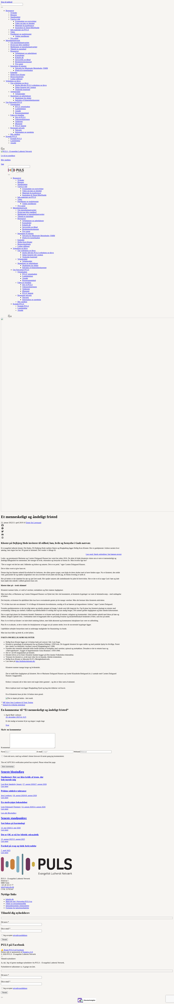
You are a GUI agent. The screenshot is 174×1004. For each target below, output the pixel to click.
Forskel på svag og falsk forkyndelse (18, 846)
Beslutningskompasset (23, 62)
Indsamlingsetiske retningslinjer (17, 906)
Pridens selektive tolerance (13, 791)
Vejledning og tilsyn (13, 81)
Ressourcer (10, 11)
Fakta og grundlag (17, 115)
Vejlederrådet (15, 92)
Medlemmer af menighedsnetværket (23, 47)
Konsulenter (19, 55)
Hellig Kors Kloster (17, 75)
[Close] (2, 147)
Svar (7, 725)
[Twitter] (61, 531)
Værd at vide (15, 19)
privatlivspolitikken (20, 935)
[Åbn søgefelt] (3, 149)
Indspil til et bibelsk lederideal (14, 705)
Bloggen (13, 15)
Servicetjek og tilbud (23, 60)
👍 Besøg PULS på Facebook (12, 950)
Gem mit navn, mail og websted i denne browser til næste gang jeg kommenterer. (34, 756)
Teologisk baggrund (22, 90)
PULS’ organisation (22, 107)
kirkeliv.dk (10, 899)
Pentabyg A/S (28, 952)
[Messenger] (61, 528)
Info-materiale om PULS (19, 30)
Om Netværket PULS (14, 102)
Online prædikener (22, 36)
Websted (77, 752)
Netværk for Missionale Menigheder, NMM (31, 68)
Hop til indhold (6, 2)
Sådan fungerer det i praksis (25, 87)
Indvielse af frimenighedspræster (27, 100)
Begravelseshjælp (17, 77)
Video (12, 32)
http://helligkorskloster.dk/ (25, 661)
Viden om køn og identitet (25, 23)
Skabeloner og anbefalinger (20, 96)
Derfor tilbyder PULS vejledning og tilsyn (31, 85)
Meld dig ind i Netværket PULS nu (19, 901)
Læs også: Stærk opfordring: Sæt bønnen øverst (103, 554)
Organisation (15, 104)
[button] (2, 957)
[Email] (61, 534)
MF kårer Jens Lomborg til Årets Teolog (18, 702)
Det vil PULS (20, 117)
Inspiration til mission (18, 66)
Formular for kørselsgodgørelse (17, 908)
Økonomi (18, 124)
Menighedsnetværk (13, 40)
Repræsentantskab (22, 113)
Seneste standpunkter (14, 818)
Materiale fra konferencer (24, 26)
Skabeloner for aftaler (23, 98)
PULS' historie (20, 126)
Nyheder (13, 13)
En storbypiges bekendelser (14, 802)
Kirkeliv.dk (19, 58)
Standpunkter (15, 17)
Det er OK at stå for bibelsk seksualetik (20, 834)
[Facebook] (61, 525)
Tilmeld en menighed (18, 49)
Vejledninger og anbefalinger (26, 53)
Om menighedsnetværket (19, 43)
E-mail (39, 752)
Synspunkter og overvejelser (25, 21)
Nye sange (14, 38)
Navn (3, 752)
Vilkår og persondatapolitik (16, 904)
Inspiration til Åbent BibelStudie (27, 28)
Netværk (18, 130)
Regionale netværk (17, 128)
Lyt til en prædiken (8, 156)
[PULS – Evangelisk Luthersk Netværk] (16, 172)
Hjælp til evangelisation (24, 70)
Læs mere (4, 786)
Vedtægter (19, 122)
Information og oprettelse (24, 132)
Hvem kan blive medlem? (20, 45)
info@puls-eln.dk (7, 887)
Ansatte (18, 111)
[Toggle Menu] (2, 7)
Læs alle (8, 813)
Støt (2, 164)
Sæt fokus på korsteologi (13, 823)
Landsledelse (15, 141)
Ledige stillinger (16, 79)
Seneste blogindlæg (12, 771)
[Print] (61, 537)
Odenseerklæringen (22, 119)
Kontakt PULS (11, 136)
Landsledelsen (20, 109)
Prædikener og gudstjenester (20, 34)
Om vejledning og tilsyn (19, 83)
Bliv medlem (15, 134)
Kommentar (5, 748)
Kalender (13, 72)
